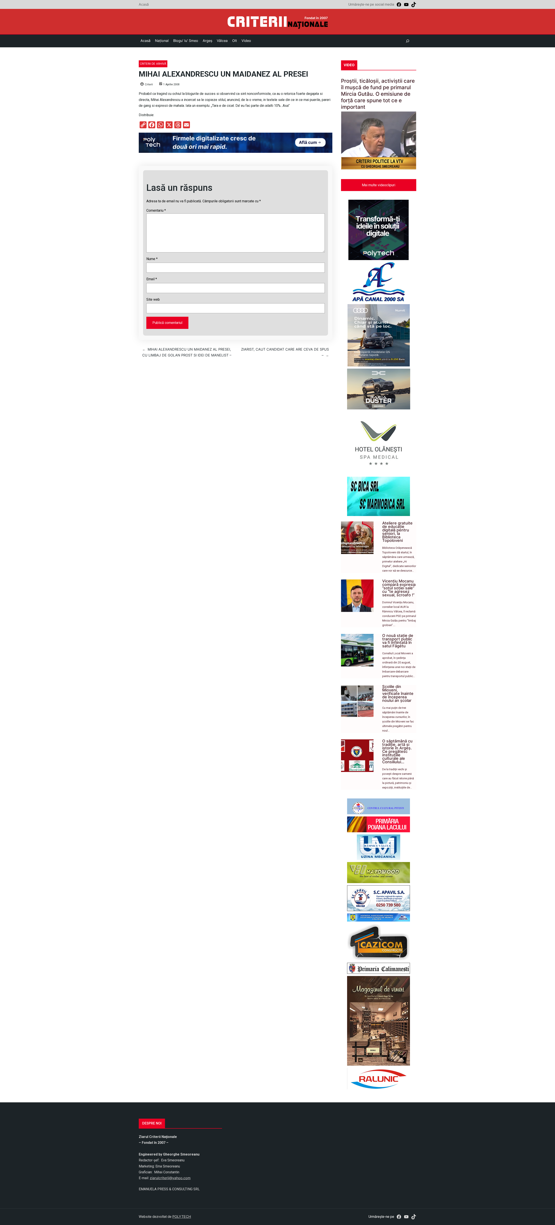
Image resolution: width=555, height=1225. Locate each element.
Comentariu (156, 210)
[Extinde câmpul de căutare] (407, 41)
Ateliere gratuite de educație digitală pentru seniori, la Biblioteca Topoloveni (397, 532)
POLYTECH (181, 1216)
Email (151, 279)
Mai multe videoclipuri (378, 185)
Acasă (144, 4)
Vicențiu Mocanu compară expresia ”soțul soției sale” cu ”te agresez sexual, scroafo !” (399, 588)
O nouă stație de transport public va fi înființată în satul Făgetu (397, 640)
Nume (152, 259)
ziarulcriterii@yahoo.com (170, 1178)
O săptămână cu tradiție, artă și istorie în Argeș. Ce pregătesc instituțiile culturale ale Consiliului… (397, 751)
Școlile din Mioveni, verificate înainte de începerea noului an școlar (397, 693)
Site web (153, 299)
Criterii (149, 84)
